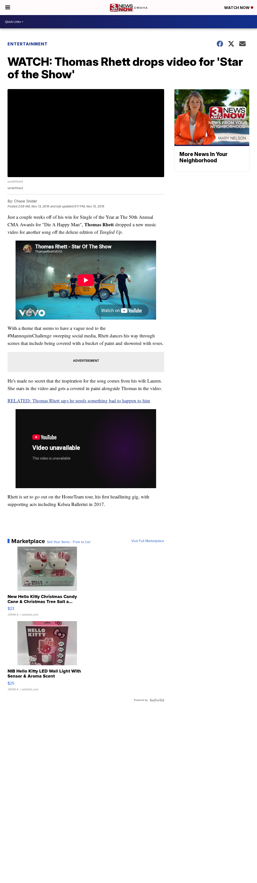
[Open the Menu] (8, 7)
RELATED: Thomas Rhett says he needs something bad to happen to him (79, 400)
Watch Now (237, 7)
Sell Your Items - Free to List (68, 542)
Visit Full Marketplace (147, 541)
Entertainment (28, 43)
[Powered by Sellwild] (157, 700)
